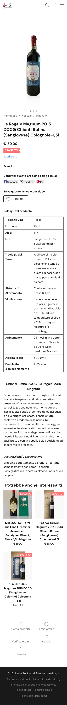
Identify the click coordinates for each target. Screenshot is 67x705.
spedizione (10, 156)
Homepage (10, 116)
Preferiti (46, 641)
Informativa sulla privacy (46, 679)
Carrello (21, 654)
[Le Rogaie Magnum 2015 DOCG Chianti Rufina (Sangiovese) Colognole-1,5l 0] (33, 66)
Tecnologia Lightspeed (33, 695)
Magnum (41, 116)
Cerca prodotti (20, 629)
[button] (8, 5)
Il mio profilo (46, 629)
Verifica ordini (20, 641)
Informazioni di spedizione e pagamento (33, 684)
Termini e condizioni (18, 679)
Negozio (27, 116)
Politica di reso (23, 689)
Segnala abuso (43, 689)
